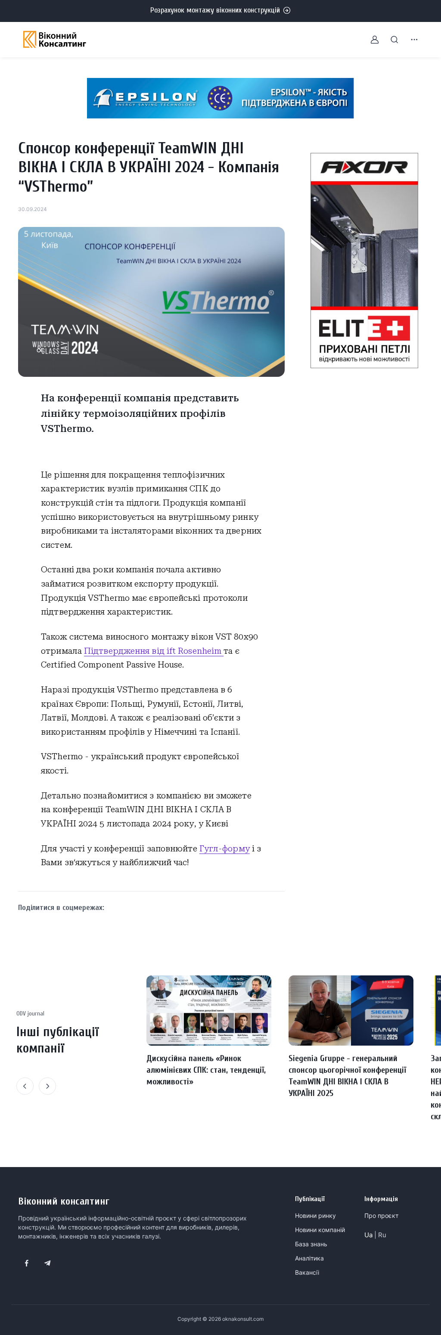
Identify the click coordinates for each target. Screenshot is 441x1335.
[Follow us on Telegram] (47, 1263)
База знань (311, 1244)
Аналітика (309, 1258)
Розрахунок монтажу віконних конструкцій (215, 10)
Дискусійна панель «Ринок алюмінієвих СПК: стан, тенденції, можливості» (206, 1070)
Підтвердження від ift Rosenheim (154, 651)
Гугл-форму (224, 849)
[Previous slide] (25, 1086)
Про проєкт (381, 1215)
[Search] (389, 39)
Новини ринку (315, 1215)
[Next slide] (47, 1086)
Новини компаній (320, 1229)
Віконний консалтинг (63, 1201)
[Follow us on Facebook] (26, 1263)
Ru (382, 1235)
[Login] (369, 39)
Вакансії (307, 1272)
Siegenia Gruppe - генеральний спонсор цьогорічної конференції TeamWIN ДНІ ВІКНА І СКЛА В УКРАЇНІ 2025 (347, 1075)
